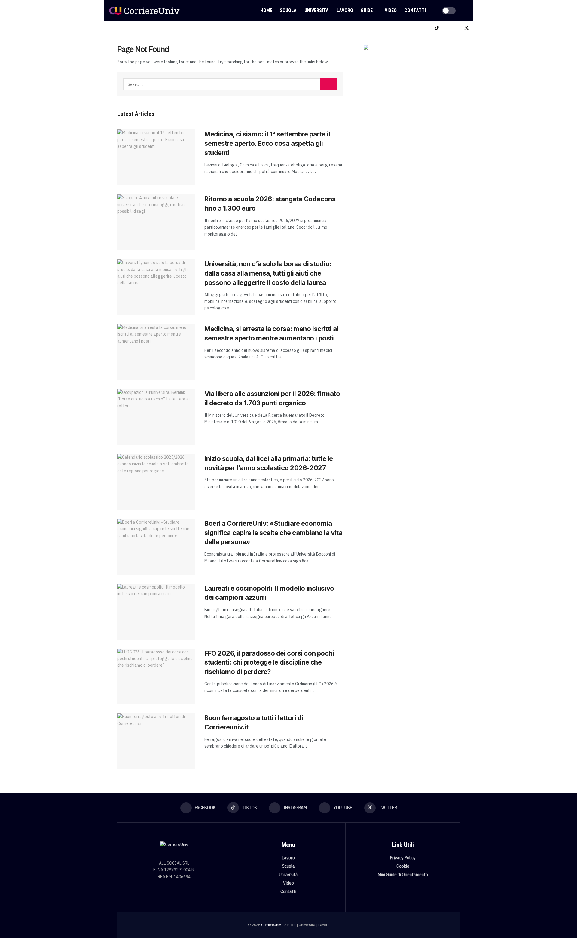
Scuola (288, 10)
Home (266, 10)
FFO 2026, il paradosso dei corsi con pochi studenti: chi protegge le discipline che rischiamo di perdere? (269, 662)
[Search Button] (466, 10)
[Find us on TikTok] (437, 28)
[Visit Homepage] (144, 10)
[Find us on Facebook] (427, 28)
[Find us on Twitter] (466, 28)
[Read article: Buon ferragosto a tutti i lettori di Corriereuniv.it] (156, 741)
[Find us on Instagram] (446, 28)
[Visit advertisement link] (408, 104)
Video (391, 10)
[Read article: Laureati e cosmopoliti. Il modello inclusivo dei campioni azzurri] (156, 612)
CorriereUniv (271, 924)
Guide (367, 10)
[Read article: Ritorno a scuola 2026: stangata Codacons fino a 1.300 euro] (156, 222)
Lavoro (345, 10)
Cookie (402, 866)
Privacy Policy (403, 857)
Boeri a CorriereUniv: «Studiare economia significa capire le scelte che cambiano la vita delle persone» (273, 532)
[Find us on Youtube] (456, 28)
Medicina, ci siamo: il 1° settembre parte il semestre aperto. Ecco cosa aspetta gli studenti (267, 143)
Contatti (415, 10)
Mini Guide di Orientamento (403, 874)
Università (316, 10)
